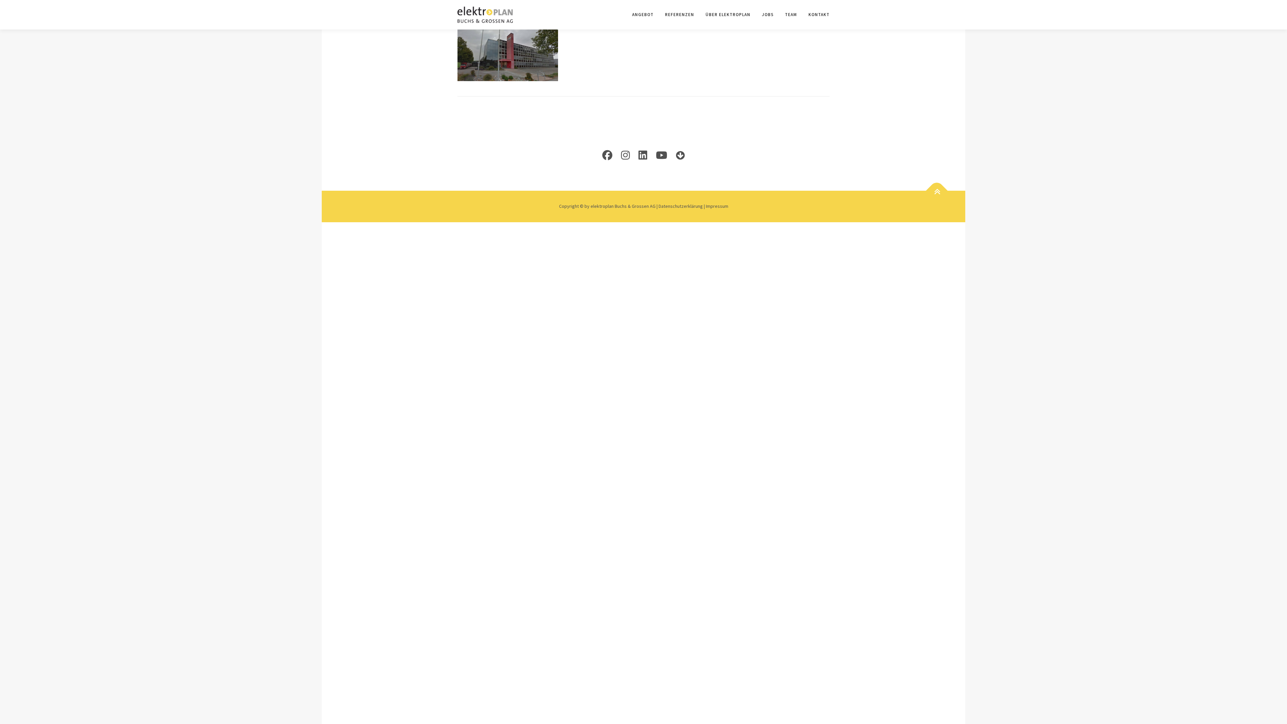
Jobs (768, 14)
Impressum (717, 206)
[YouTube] (661, 155)
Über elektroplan (728, 14)
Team (791, 14)
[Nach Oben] (937, 192)
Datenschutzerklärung (681, 206)
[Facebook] (607, 155)
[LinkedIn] (642, 155)
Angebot (643, 14)
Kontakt (819, 14)
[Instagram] (625, 155)
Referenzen (679, 14)
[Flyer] (680, 155)
